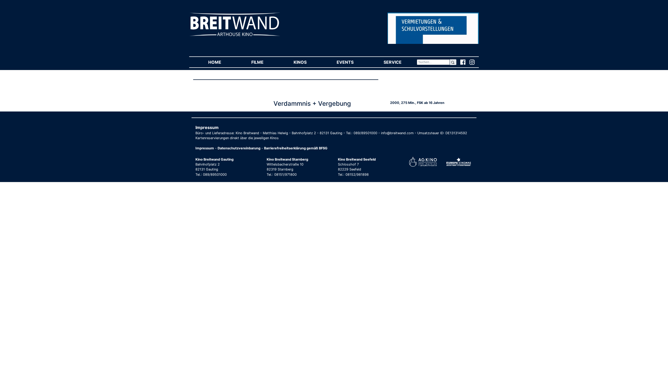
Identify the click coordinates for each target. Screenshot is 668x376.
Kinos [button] (307, 62)
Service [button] (400, 62)
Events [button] (352, 62)
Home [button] (222, 62)
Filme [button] (264, 62)
